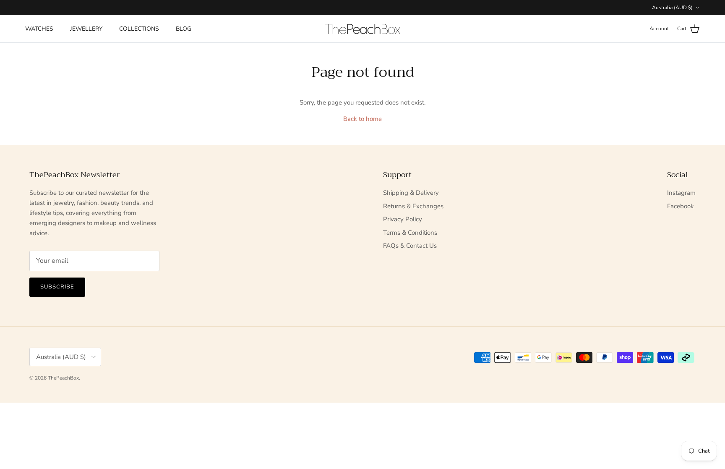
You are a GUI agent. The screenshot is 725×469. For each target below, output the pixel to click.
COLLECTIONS (139, 29)
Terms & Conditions (410, 232)
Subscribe (57, 287)
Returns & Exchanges (413, 206)
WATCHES (39, 29)
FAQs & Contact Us (410, 245)
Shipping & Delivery (411, 193)
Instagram (681, 193)
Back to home (362, 119)
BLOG (183, 29)
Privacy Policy (402, 219)
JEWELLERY (86, 29)
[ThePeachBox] (362, 29)
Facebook (680, 206)
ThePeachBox (63, 378)
